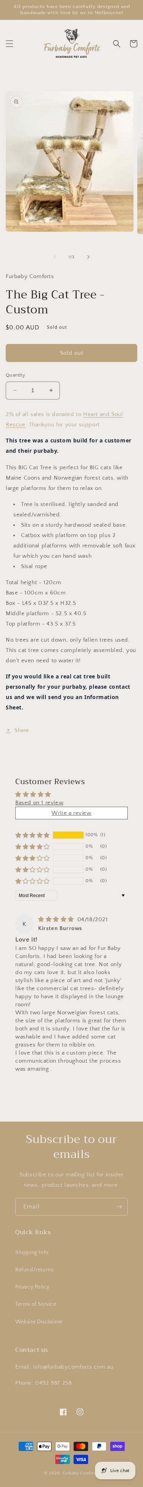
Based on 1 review (39, 802)
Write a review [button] (71, 813)
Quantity (15, 375)
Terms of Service (35, 1304)
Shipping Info (32, 1253)
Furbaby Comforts (81, 1473)
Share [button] (21, 730)
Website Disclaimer (39, 1322)
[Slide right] (88, 257)
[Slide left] (55, 257)
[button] (9, 43)
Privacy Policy (32, 1287)
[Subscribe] (119, 1207)
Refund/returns (34, 1270)
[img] (57, 919)
